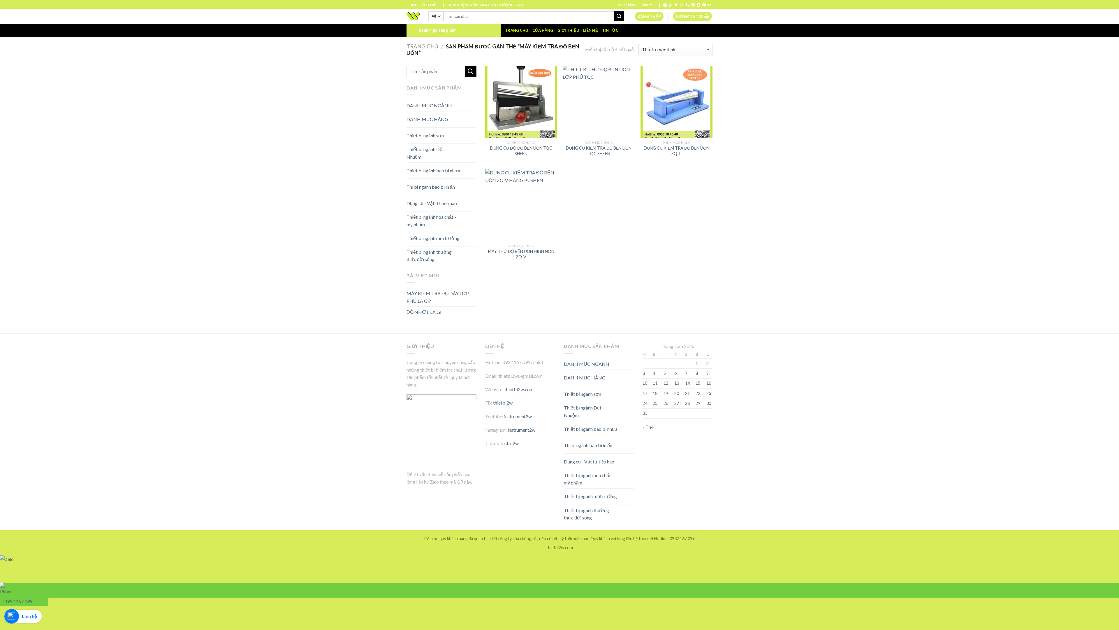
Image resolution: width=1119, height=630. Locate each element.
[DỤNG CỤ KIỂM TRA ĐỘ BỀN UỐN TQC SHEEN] (599, 102)
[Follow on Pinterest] (693, 5)
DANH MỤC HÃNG (427, 119)
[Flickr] (709, 5)
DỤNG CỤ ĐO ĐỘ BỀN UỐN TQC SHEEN (521, 151)
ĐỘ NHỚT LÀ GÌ (424, 312)
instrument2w (518, 416)
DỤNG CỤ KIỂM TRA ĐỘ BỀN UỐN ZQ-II (676, 151)
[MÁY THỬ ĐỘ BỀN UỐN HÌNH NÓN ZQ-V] (521, 205)
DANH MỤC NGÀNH (429, 105)
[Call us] (687, 5)
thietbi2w (503, 402)
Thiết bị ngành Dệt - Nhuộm (427, 153)
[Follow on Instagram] (665, 5)
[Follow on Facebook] (659, 5)
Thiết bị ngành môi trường (433, 238)
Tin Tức (610, 30)
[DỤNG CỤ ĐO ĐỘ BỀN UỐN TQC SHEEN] (521, 102)
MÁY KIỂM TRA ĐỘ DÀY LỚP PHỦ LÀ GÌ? (438, 297)
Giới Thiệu (626, 4)
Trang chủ (516, 30)
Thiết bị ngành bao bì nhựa (433, 170)
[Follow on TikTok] (670, 5)
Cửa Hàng (542, 30)
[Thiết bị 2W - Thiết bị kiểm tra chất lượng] (413, 16)
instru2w (510, 443)
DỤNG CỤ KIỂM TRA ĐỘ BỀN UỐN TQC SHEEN (598, 151)
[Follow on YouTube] (704, 5)
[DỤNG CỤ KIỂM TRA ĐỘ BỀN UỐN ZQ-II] (676, 102)
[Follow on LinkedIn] (698, 5)
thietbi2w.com (519, 389)
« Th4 (648, 427)
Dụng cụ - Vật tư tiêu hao (432, 203)
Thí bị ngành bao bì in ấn (431, 187)
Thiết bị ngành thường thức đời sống (429, 255)
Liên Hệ (647, 4)
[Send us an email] (681, 5)
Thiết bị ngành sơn (425, 135)
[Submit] (619, 16)
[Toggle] (466, 117)
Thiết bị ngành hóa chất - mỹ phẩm (431, 220)
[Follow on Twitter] (676, 5)
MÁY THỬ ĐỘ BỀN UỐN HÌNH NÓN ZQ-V (521, 254)
